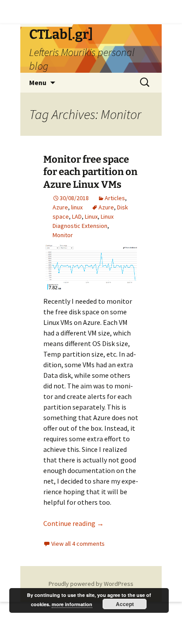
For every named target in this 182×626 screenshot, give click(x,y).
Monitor (63, 235)
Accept (125, 604)
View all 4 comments (78, 544)
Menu (37, 82)
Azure (60, 207)
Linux (91, 216)
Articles (115, 198)
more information (72, 604)
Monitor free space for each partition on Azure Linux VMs (90, 171)
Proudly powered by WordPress (91, 584)
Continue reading (73, 523)
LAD (77, 216)
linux (77, 207)
